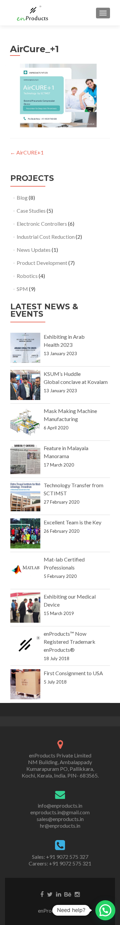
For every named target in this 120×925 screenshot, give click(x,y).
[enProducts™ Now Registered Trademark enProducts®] (25, 645)
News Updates (34, 249)
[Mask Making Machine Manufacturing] (25, 422)
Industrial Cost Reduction (46, 236)
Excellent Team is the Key (72, 522)
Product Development (42, 263)
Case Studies (31, 210)
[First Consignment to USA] (25, 684)
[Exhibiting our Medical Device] (25, 608)
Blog (22, 197)
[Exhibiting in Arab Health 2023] (25, 348)
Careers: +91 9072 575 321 (60, 863)
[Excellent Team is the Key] (25, 533)
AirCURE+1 (27, 152)
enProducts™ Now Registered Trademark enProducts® (69, 641)
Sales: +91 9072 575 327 (60, 856)
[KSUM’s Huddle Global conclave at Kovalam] (25, 385)
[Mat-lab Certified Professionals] (25, 570)
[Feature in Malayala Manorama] (25, 459)
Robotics (27, 276)
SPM (22, 289)
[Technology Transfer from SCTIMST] (25, 496)
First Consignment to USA (73, 673)
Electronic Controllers (42, 223)
